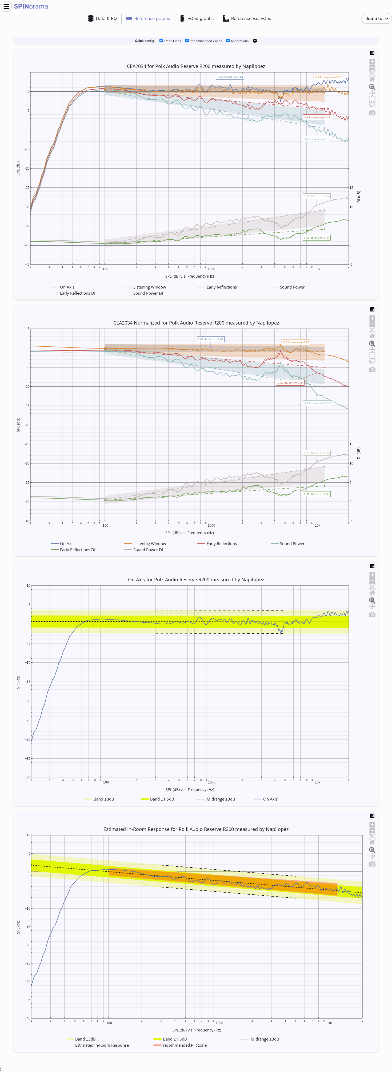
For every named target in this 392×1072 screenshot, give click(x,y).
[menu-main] (6, 6)
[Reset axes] (372, 78)
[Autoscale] (372, 72)
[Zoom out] (372, 67)
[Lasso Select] (372, 104)
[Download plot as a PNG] (372, 112)
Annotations (239, 41)
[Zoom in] (372, 61)
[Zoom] (372, 86)
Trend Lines (172, 41)
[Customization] (255, 41)
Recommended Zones (205, 41)
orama (31, 6)
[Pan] (372, 92)
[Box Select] (372, 98)
